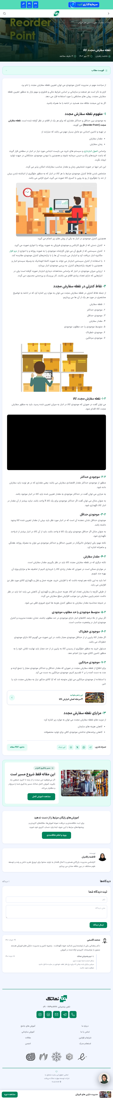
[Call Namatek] (73, 1014)
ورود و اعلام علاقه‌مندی (56, 835)
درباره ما (85, 1026)
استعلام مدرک (85, 1043)
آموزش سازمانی (28, 1031)
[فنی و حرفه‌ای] (30, 1056)
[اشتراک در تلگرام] (90, 747)
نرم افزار (13, 251)
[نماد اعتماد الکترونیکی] (82, 1056)
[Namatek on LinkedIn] (48, 1014)
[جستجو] (4, 13)
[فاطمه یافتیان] (102, 856)
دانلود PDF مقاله (17, 747)
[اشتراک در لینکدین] (71, 747)
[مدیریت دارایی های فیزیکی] (84, 783)
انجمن (28, 1043)
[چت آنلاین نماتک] (104, 1078)
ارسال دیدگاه (98, 925)
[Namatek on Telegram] (64, 1014)
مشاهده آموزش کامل (41, 796)
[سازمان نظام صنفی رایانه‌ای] (43, 1056)
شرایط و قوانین (85, 1037)
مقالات (101, 22)
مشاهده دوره (9, 1094)
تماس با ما (85, 1031)
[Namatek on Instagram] (40, 1014)
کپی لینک (62, 747)
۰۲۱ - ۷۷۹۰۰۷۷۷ (50, 1006)
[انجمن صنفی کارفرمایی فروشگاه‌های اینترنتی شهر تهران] (56, 1056)
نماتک (108, 22)
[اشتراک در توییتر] (77, 747)
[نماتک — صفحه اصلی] (56, 13)
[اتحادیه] (69, 1056)
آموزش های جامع (28, 1026)
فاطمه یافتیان (101, 56)
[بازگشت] (108, 13)
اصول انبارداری (91, 151)
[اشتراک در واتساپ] (84, 747)
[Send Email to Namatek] (56, 1014)
